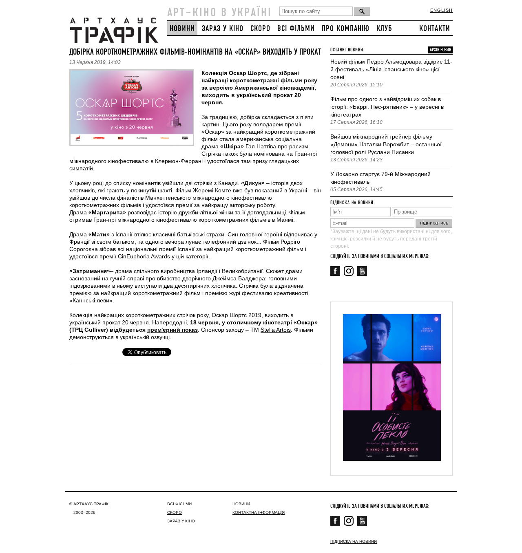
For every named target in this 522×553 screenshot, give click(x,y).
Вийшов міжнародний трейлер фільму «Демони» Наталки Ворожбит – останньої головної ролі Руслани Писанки (386, 144)
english (441, 10)
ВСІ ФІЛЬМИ (296, 28)
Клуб (384, 28)
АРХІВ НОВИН (440, 50)
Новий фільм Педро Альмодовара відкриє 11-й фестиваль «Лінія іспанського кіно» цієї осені (391, 69)
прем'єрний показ (172, 329)
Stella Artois (276, 329)
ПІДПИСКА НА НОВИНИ (353, 541)
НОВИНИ (182, 28)
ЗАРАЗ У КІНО (222, 28)
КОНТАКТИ (434, 28)
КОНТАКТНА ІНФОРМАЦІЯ (258, 512)
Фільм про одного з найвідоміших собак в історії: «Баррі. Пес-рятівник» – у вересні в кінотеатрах (387, 107)
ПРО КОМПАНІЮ (345, 28)
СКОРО (260, 28)
